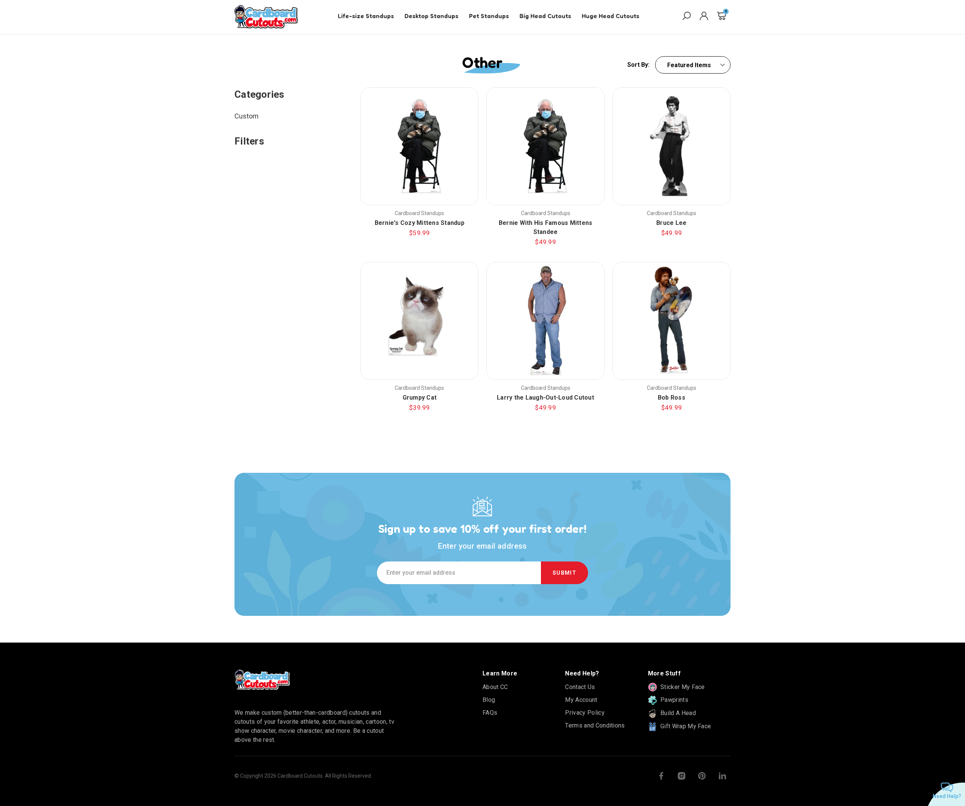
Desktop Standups (431, 16)
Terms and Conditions (595, 725)
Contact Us (580, 687)
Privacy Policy (584, 712)
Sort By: (638, 64)
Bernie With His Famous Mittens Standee (546, 227)
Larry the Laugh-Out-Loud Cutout (545, 397)
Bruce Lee (671, 222)
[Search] (686, 17)
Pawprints (673, 699)
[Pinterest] (702, 776)
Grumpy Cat (420, 397)
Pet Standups (489, 16)
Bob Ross (671, 397)
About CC (495, 687)
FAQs (489, 712)
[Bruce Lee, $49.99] (672, 146)
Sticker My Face (682, 687)
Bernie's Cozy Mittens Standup (419, 222)
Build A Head (677, 713)
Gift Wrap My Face (685, 726)
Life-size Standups (366, 16)
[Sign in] (704, 17)
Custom (246, 116)
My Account (581, 699)
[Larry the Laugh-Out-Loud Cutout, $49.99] (545, 321)
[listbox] (693, 65)
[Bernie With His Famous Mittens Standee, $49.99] (545, 146)
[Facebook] (661, 776)
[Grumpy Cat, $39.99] (419, 321)
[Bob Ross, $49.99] (672, 321)
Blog (488, 699)
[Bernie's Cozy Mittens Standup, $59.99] (419, 146)
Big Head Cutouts (545, 16)
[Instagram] (681, 776)
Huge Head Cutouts (610, 16)
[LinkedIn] (722, 776)
